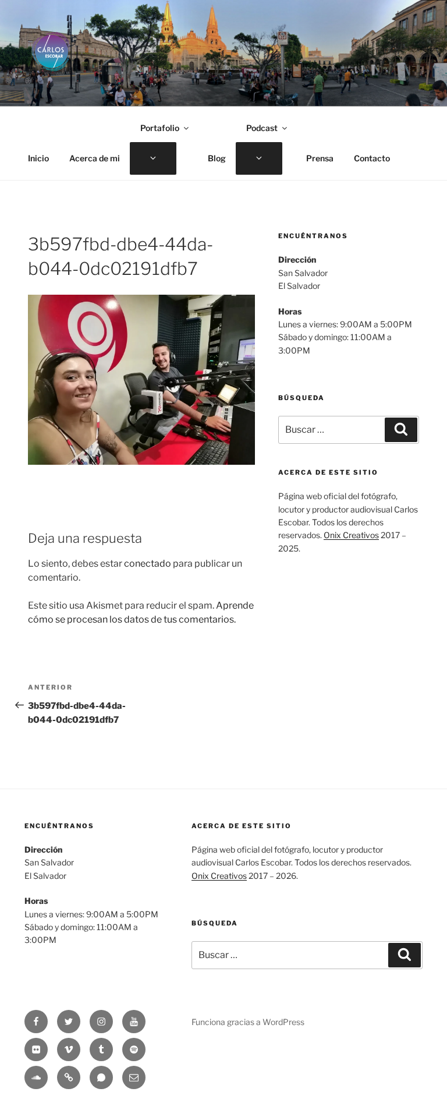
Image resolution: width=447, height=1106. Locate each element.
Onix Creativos (351, 535)
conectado (147, 563)
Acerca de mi (94, 158)
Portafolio (159, 128)
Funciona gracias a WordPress (247, 1022)
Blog (217, 158)
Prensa (320, 158)
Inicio (38, 158)
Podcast (262, 128)
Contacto (372, 158)
